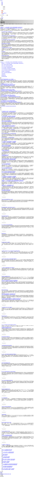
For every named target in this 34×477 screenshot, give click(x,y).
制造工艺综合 (15, 96)
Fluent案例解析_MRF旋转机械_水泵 (6, 444)
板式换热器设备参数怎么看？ (5, 155)
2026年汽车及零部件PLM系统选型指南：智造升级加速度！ (8, 39)
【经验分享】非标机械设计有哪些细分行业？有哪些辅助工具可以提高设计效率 (11, 299)
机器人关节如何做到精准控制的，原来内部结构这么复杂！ (8, 294)
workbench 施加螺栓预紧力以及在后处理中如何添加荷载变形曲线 (9, 464)
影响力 (1, 476)
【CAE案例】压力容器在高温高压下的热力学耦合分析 (8, 267)
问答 (2, 4)
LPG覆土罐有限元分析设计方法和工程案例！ (7, 47)
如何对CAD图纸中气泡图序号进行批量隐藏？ (7, 64)
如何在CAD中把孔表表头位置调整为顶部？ (7, 72)
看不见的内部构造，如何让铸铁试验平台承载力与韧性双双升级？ (9, 101)
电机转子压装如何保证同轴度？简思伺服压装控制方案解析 (8, 159)
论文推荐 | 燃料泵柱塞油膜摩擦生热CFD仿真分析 (7, 199)
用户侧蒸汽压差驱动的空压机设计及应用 (6, 422)
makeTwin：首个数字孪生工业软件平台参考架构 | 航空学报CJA (9, 324)
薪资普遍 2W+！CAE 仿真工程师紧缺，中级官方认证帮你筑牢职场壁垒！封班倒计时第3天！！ (13, 63)
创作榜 (2, 476)
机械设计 (8, 85)
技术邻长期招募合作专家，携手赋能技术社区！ (7, 31)
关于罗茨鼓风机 (3, 51)
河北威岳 (1, 85)
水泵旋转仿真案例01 (4, 414)
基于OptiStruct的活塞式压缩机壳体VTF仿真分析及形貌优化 (8, 371)
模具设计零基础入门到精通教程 (5, 462)
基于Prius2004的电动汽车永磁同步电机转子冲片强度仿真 (8, 172)
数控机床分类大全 (4, 233)
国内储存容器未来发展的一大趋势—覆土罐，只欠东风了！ (8, 207)
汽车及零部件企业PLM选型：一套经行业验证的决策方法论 (8, 35)
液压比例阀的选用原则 (4, 76)
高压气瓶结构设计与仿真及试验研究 (6, 190)
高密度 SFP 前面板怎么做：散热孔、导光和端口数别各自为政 (9, 133)
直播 (2, 3)
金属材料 (10, 85)
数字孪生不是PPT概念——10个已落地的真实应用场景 (8, 137)
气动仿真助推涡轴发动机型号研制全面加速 (7, 345)
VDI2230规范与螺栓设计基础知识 (5, 457)
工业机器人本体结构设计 (4, 455)
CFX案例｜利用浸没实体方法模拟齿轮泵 (6, 406)
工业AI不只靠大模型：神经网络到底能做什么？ (7, 67)
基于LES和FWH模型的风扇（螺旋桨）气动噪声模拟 (8, 469)
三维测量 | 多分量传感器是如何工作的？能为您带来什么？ (8, 126)
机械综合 (11, 96)
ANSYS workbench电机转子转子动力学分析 (7, 168)
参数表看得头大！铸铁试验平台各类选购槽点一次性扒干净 (8, 90)
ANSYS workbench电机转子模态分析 (6, 164)
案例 (0, 84)
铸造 (4, 85)
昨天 (14, 85)
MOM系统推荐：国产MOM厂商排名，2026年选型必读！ (8, 129)
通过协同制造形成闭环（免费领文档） (6, 43)
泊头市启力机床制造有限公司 (3, 96)
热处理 (6, 85)
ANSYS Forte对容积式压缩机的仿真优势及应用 (7, 380)
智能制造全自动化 (4, 75)
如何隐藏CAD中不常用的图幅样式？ (6, 71)
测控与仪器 (12, 85)
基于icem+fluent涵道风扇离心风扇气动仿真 (7, 450)
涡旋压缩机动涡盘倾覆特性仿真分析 (6, 276)
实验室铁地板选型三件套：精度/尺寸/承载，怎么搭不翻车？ (8, 84)
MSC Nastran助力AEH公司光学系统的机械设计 (7, 224)
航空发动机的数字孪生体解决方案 (6, 336)
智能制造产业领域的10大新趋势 (5, 55)
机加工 (13, 96)
